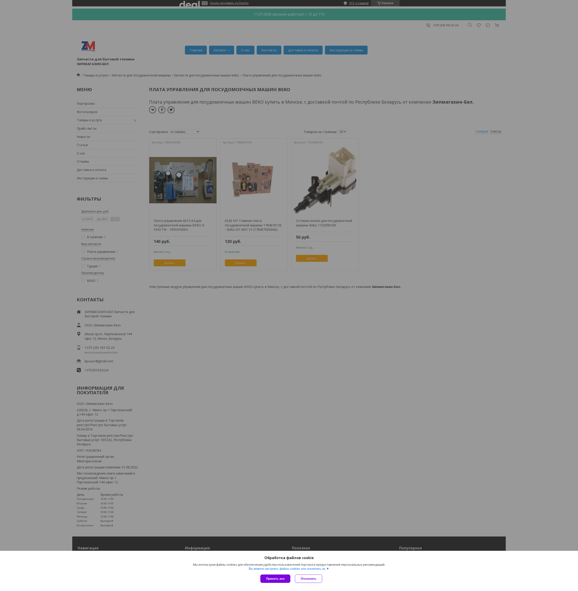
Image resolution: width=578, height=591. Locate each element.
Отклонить (308, 578)
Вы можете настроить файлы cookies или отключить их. (287, 568)
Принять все (275, 578)
